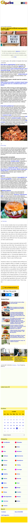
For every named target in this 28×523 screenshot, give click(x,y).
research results (16, 118)
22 (23, 425)
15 (23, 422)
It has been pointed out (7, 106)
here (15, 56)
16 (4, 425)
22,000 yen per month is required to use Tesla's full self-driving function (7, 358)
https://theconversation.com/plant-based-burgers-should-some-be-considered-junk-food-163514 (14, 83)
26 (14, 428)
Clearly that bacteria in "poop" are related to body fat (17, 341)
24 (8, 428)
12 (14, 422)
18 (10, 425)
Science (14, 365)
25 (11, 428)
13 (17, 422)
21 (20, 425)
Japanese (18, 51)
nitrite (17, 161)
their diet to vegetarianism (8, 64)
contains (13, 161)
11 (10, 422)
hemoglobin (21, 177)
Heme (3, 176)
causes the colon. (13, 167)
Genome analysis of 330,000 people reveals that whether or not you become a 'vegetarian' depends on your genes (18, 327)
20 (17, 425)
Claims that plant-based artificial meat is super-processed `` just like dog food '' (17, 331)
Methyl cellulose (6, 190)
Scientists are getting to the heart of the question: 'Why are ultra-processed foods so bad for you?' (17, 336)
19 (14, 425)
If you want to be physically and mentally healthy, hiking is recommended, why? (20, 359)
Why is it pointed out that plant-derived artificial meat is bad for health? (17, 308)
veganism (21, 66)
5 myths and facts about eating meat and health (17, 303)
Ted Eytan (4, 221)
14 (20, 422)
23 (4, 428)
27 (17, 428)
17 (7, 425)
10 (8, 422)
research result (7, 115)
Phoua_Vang (3, 145)
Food (18, 365)
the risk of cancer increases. (9, 169)
